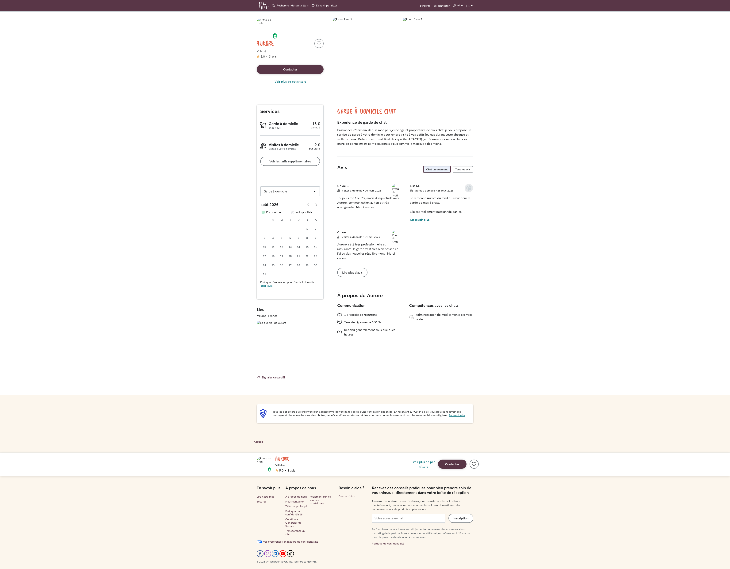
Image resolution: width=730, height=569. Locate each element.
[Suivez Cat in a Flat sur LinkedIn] (275, 553)
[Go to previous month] (308, 204)
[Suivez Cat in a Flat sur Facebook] (260, 553)
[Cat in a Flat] (263, 5)
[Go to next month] (316, 204)
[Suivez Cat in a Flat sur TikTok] (290, 553)
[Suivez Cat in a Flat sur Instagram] (267, 553)
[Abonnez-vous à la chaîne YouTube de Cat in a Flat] (282, 553)
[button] (275, 36)
